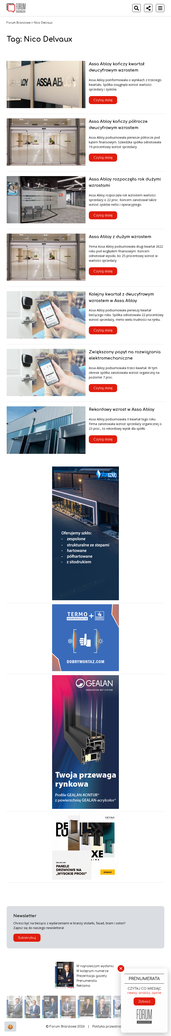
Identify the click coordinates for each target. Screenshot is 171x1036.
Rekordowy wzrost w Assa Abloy (121, 409)
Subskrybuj (27, 937)
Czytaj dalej (103, 100)
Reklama (83, 985)
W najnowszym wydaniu (95, 966)
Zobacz (144, 1001)
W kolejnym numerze (92, 971)
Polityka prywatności (108, 1026)
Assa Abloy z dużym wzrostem (120, 236)
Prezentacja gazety (91, 976)
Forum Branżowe (19, 22)
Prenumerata (86, 981)
